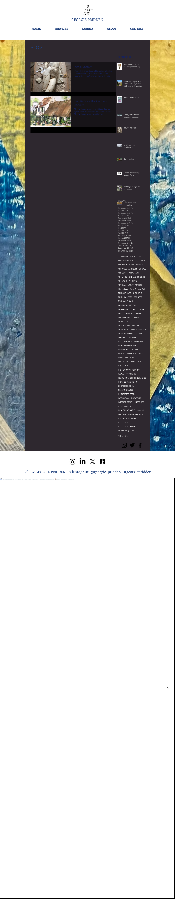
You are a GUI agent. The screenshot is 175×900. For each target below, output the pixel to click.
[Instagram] (72, 461)
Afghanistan (123, 289)
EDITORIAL (134, 349)
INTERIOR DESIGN (125, 402)
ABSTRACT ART (136, 256)
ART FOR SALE (139, 277)
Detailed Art (123, 349)
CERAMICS (138, 313)
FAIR (139, 361)
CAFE (131, 301)
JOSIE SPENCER (124, 406)
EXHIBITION (130, 357)
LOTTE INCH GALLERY (127, 426)
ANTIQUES (122, 269)
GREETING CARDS (125, 390)
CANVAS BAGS (124, 309)
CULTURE (132, 337)
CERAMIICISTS (124, 317)
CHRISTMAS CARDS (138, 329)
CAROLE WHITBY (125, 313)
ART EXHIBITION (125, 277)
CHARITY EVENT (124, 321)
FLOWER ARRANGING (127, 374)
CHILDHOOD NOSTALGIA (128, 325)
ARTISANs (133, 281)
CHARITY (135, 317)
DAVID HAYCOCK (125, 341)
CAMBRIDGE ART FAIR (127, 305)
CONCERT (122, 337)
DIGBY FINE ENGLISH (127, 345)
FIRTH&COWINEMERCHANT (129, 370)
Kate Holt (122, 414)
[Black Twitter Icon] (132, 445)
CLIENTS (138, 333)
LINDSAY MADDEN (135, 414)
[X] (92, 461)
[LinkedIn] (82, 461)
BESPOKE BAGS (124, 293)
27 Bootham (123, 256)
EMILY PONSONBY (135, 353)
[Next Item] (167, 688)
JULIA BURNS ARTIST (126, 410)
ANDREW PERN (137, 265)
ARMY (131, 273)
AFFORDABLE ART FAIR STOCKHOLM (132, 260)
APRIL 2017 (122, 273)
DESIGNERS (138, 341)
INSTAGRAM (136, 398)
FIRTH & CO (123, 366)
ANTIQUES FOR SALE (137, 269)
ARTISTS (138, 285)
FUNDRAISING (140, 378)
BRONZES (138, 297)
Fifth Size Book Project (127, 382)
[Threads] (102, 461)
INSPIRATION (123, 398)
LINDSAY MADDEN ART (127, 418)
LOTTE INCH (123, 422)
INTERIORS (139, 402)
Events (132, 361)
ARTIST (130, 285)
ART (137, 273)
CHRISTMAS (123, 329)
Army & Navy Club (138, 289)
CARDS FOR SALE (139, 309)
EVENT (121, 357)
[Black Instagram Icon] (124, 445)
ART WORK (122, 281)
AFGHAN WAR (124, 265)
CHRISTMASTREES (125, 333)
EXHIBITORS (123, 361)
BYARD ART (123, 301)
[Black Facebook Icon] (140, 445)
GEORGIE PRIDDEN (126, 386)
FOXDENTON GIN (125, 378)
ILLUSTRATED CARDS (127, 394)
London (134, 430)
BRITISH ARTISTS (125, 297)
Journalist (141, 410)
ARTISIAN (122, 285)
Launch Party (123, 430)
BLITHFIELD (137, 293)
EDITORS (122, 353)
